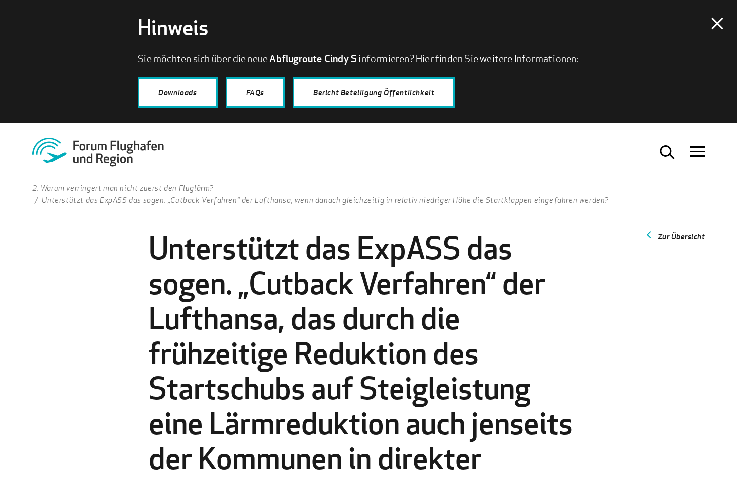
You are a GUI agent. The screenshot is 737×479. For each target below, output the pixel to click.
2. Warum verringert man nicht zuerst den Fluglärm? (123, 187)
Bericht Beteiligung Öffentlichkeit (373, 92)
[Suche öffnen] (667, 152)
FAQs (255, 92)
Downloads (177, 92)
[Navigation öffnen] (697, 152)
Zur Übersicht (681, 236)
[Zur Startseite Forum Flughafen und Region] (110, 156)
